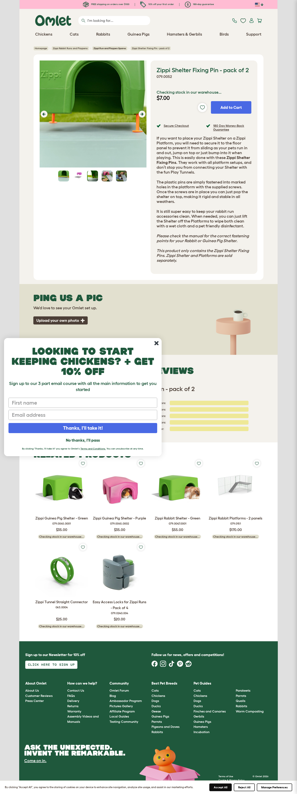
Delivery (73, 701)
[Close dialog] (156, 343)
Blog (113, 696)
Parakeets (243, 690)
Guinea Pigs (160, 716)
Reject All (244, 787)
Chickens (158, 696)
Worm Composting (250, 711)
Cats (155, 690)
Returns (72, 706)
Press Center (34, 701)
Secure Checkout (176, 125)
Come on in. (35, 760)
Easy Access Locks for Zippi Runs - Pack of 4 (119, 607)
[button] (43, 114)
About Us (32, 690)
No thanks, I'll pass (83, 440)
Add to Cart (231, 107)
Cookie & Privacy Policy (231, 780)
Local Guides (119, 716)
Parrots (157, 721)
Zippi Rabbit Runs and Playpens (70, 48)
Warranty (74, 711)
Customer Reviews (39, 696)
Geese (156, 711)
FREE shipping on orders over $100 (110, 4)
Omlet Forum (119, 690)
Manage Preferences (274, 787)
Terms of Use (225, 776)
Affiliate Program (122, 711)
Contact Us (75, 690)
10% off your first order (161, 4)
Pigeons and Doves (165, 726)
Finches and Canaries (210, 711)
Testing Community (124, 721)
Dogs (155, 701)
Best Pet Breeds (164, 683)
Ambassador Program (126, 701)
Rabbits (157, 732)
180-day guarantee (203, 4)
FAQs (71, 696)
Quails (240, 701)
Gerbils (199, 716)
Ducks (156, 706)
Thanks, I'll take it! (83, 428)
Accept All (220, 787)
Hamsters (201, 726)
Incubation (202, 732)
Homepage (41, 48)
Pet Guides (202, 683)
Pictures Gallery (121, 706)
